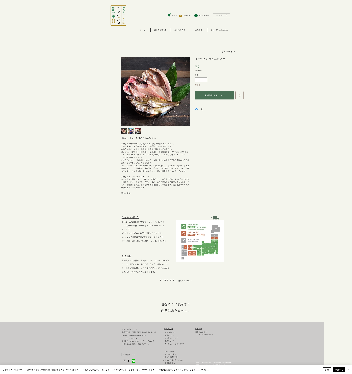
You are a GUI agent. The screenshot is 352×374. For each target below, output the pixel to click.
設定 (327, 369)
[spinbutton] (201, 80)
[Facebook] (128, 360)
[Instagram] (124, 360)
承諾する (339, 369)
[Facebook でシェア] (196, 109)
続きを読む (126, 193)
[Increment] (205, 80)
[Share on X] (201, 109)
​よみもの (198, 30)
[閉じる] (348, 369)
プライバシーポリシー (199, 369)
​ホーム (142, 30)
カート (174, 15)
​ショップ (214, 30)
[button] (229, 51)
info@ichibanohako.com (137, 335)
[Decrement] (196, 80)
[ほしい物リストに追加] (239, 95)
